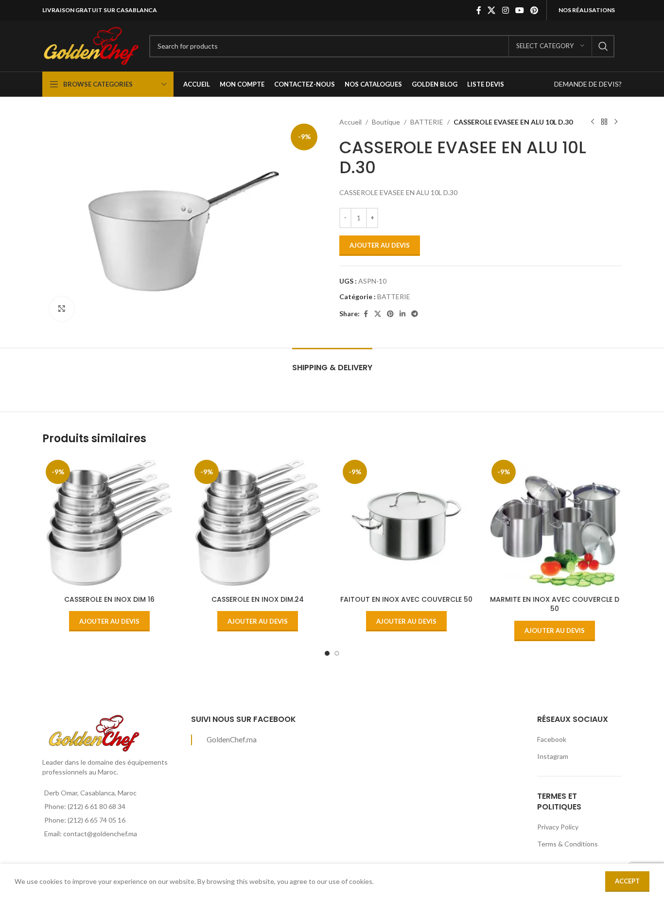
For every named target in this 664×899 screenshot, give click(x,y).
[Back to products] (604, 122)
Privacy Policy (557, 827)
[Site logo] (91, 45)
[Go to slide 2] (336, 653)
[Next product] (616, 122)
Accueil (350, 122)
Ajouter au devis (379, 245)
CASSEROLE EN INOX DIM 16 (109, 599)
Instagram (552, 756)
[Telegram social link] (414, 314)
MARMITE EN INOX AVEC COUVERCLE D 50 (554, 604)
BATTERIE (426, 122)
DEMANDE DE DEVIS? (588, 84)
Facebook (551, 739)
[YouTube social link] (519, 10)
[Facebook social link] (479, 10)
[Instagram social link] (505, 10)
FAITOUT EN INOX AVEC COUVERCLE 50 (406, 599)
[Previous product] (592, 122)
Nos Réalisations (587, 10)
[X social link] (492, 10)
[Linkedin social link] (402, 314)
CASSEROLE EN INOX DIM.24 (257, 599)
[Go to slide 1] (327, 653)
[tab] (332, 363)
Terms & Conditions (567, 844)
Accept (627, 881)
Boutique (386, 122)
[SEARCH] (603, 46)
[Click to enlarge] (62, 309)
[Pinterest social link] (534, 10)
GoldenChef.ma (232, 739)
